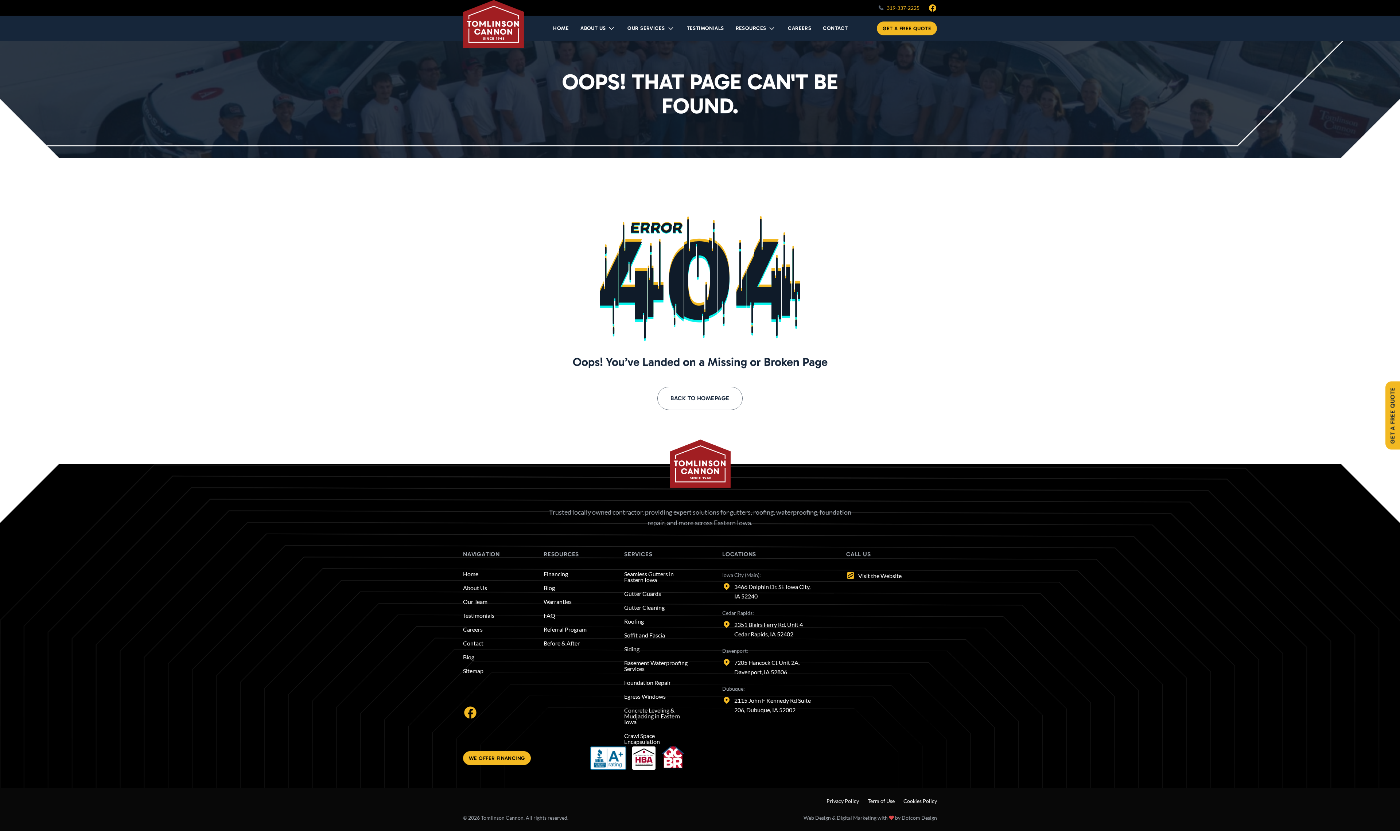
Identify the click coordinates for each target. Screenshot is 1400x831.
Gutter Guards (642, 594)
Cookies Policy (920, 801)
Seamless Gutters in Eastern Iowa (649, 577)
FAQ (549, 616)
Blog (468, 657)
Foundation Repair (647, 683)
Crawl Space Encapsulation (642, 739)
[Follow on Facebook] (932, 8)
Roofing (634, 621)
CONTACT (835, 28)
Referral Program (565, 629)
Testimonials (478, 616)
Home (470, 574)
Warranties (558, 602)
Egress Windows (645, 696)
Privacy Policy (843, 801)
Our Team (475, 602)
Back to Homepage (700, 398)
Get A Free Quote (907, 29)
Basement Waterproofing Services (656, 666)
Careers (473, 629)
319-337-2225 (903, 8)
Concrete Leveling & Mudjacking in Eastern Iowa (652, 716)
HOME (561, 28)
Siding (631, 649)
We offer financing (497, 758)
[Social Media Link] (470, 711)
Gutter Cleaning (644, 607)
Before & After (562, 643)
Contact (473, 643)
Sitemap (473, 671)
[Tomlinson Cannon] (493, 24)
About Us (475, 588)
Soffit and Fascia (644, 635)
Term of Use (881, 801)
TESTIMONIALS (705, 28)
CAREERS (799, 28)
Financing (556, 574)
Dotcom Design (919, 818)
